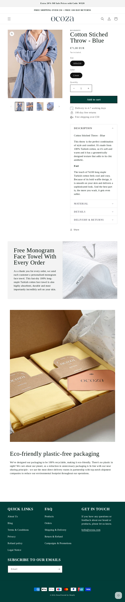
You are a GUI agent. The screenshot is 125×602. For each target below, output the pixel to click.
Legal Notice (14, 550)
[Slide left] (11, 106)
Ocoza (58, 595)
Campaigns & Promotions (58, 543)
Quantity (74, 82)
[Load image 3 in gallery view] (40, 106)
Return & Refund (54, 536)
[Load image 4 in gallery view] (50, 106)
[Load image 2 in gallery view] (29, 106)
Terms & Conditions (18, 530)
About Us (13, 516)
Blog (10, 523)
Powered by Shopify (68, 595)
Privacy (12, 536)
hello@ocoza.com (91, 530)
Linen (76, 75)
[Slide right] (59, 106)
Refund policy (15, 543)
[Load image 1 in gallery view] (19, 106)
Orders (48, 523)
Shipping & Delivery (55, 530)
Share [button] (76, 229)
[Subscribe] (58, 569)
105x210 (77, 63)
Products (49, 516)
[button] (9, 19)
